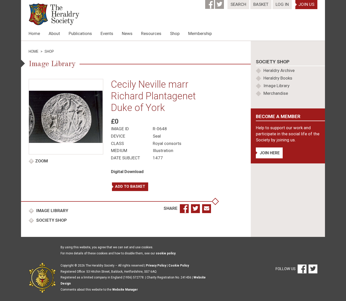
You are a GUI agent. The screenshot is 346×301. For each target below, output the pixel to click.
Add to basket (130, 186)
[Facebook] (210, 2)
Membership (200, 33)
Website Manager (125, 289)
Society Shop (51, 220)
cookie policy (166, 253)
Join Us (306, 4)
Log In (282, 4)
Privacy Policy (156, 265)
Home (34, 33)
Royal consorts (167, 143)
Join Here (270, 152)
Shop (175, 33)
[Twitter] (220, 2)
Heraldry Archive (279, 70)
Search (238, 4)
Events (107, 33)
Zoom (41, 160)
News (127, 33)
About (54, 33)
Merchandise (275, 93)
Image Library (51, 210)
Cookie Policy (178, 265)
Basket (260, 4)
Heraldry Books (277, 78)
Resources (151, 33)
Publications (80, 33)
